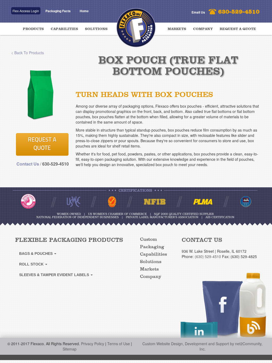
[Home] (136, 24)
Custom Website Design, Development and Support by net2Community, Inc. (202, 346)
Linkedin (199, 333)
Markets (177, 29)
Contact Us (27, 164)
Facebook (221, 313)
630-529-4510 (239, 12)
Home (84, 11)
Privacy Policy (92, 343)
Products (33, 29)
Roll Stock (32, 264)
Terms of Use (118, 343)
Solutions (96, 29)
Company (203, 29)
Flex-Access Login (25, 11)
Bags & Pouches (36, 253)
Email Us (198, 12)
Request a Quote (238, 29)
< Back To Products (27, 52)
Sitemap (69, 349)
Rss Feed (253, 307)
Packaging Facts (58, 11)
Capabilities (64, 29)
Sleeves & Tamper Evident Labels (54, 275)
